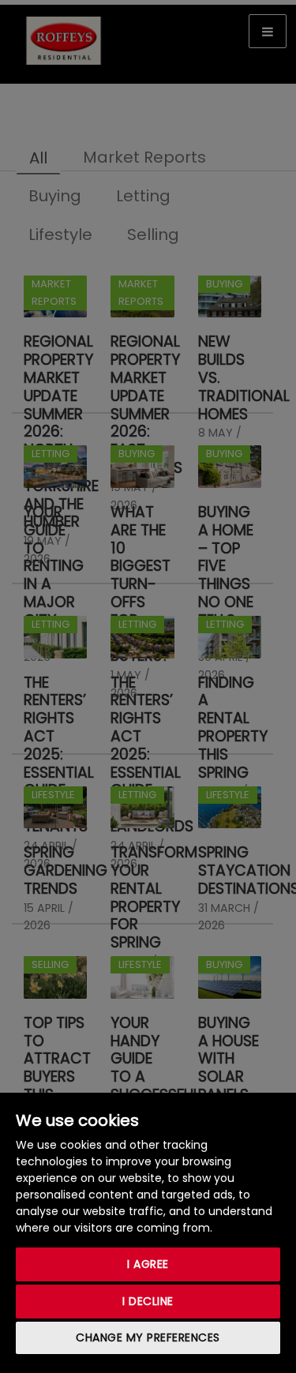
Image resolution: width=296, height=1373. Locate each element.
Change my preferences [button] (148, 1337)
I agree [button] (148, 1264)
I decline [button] (148, 1301)
